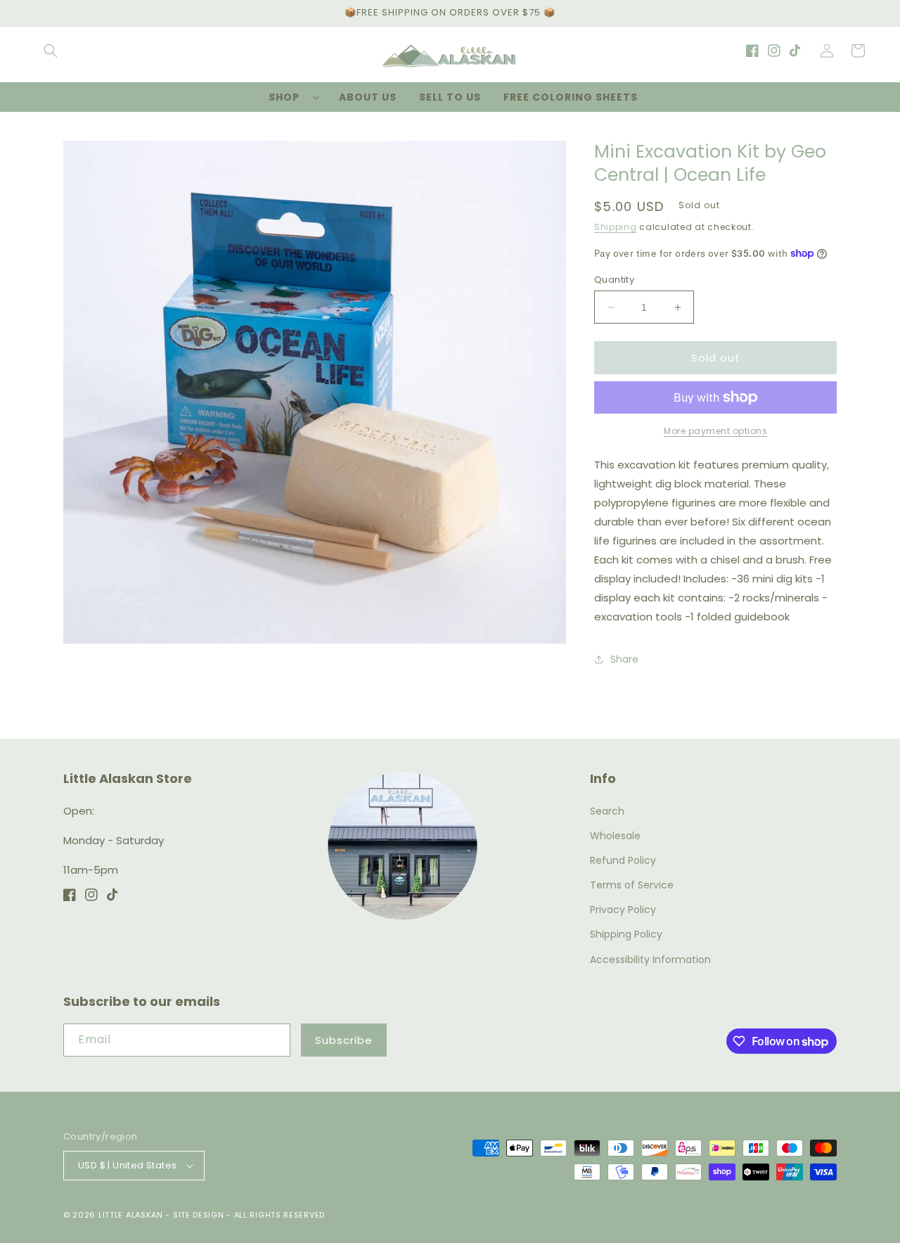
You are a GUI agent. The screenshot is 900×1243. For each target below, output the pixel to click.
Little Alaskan (130, 1214)
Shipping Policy (626, 934)
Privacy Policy (623, 910)
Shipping (615, 227)
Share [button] (624, 659)
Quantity (614, 279)
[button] (50, 50)
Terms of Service (632, 885)
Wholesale (615, 836)
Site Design (198, 1214)
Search (607, 811)
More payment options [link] (715, 431)
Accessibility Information (650, 959)
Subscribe (344, 1040)
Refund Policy (623, 860)
